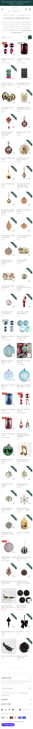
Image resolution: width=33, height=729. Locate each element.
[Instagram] (9, 709)
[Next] (23, 667)
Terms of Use (23, 693)
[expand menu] (2, 9)
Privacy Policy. (5, 695)
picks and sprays (17, 32)
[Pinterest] (6, 709)
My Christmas (9, 721)
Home (4, 15)
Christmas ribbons (26, 30)
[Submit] (30, 688)
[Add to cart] (13, 54)
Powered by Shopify (19, 721)
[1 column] (25, 37)
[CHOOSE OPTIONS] (29, 255)
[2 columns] (30, 37)
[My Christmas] (14, 9)
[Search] (26, 9)
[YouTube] (13, 709)
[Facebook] (2, 709)
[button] (30, 9)
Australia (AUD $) (25, 709)
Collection (12, 15)
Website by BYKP (5, 713)
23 (20, 667)
